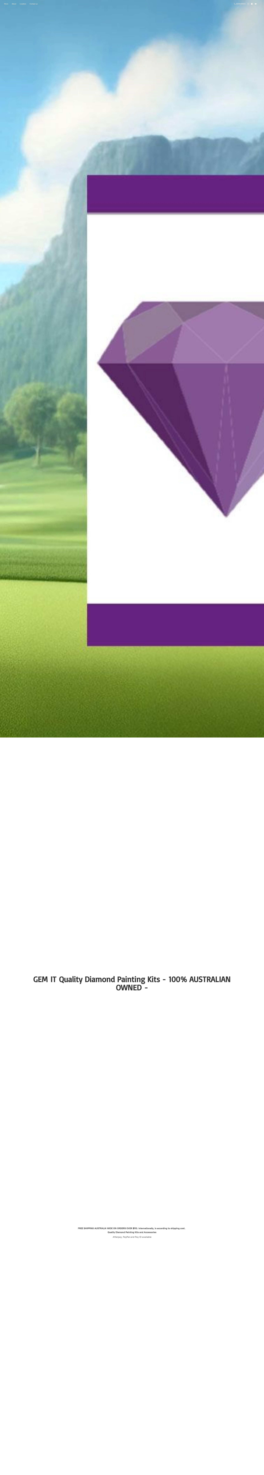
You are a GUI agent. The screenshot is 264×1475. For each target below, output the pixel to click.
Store (6, 4)
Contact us (34, 4)
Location (23, 4)
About (14, 4)
